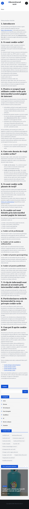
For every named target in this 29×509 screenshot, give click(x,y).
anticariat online (7, 441)
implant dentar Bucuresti (21, 455)
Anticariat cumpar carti (18, 438)
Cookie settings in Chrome (10, 368)
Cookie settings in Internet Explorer (12, 365)
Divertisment (6, 407)
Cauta (25, 391)
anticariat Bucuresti (17, 435)
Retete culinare (7, 422)
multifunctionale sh (7, 460)
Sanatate (5, 425)
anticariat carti (6, 438)
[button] (25, 467)
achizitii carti (6, 435)
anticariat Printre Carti (19, 441)
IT (3, 418)
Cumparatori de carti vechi (9, 449)
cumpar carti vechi (7, 455)
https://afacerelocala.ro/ (7, 30)
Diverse (5, 404)
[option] (14, 482)
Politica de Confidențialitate (7, 202)
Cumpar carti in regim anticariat (10, 452)
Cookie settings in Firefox (10, 366)
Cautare (5, 386)
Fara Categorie (7, 411)
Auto (4, 400)
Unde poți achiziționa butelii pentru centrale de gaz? (14, 490)
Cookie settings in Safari (9, 370)
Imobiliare (5, 415)
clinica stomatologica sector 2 (10, 446)
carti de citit (16, 443)
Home (2, 9)
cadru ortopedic (6, 443)
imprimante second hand (9, 457)
